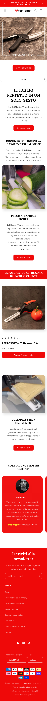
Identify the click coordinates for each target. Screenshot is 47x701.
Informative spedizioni (15, 603)
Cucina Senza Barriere (15, 626)
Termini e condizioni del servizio (25, 687)
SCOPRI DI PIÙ (23, 68)
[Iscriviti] (39, 576)
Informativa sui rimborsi (20, 691)
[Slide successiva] (29, 79)
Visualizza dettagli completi (14, 362)
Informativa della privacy (16, 598)
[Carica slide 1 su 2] (22, 79)
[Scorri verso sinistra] (18, 537)
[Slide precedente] (18, 79)
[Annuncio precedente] (4, 3)
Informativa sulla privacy (33, 683)
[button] (5, 10)
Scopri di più (23, 128)
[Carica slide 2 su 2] (25, 79)
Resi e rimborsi (11, 609)
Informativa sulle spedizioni (25, 695)
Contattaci (9, 632)
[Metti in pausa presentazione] (44, 79)
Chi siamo (9, 621)
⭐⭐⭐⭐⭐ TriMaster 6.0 (20, 524)
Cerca (7, 592)
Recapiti (35, 691)
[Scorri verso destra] (29, 537)
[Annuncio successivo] (42, 3)
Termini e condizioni (14, 615)
